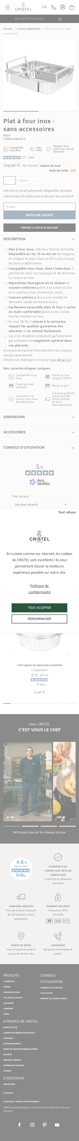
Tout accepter (39, 607)
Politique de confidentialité (39, 589)
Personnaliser (39, 619)
